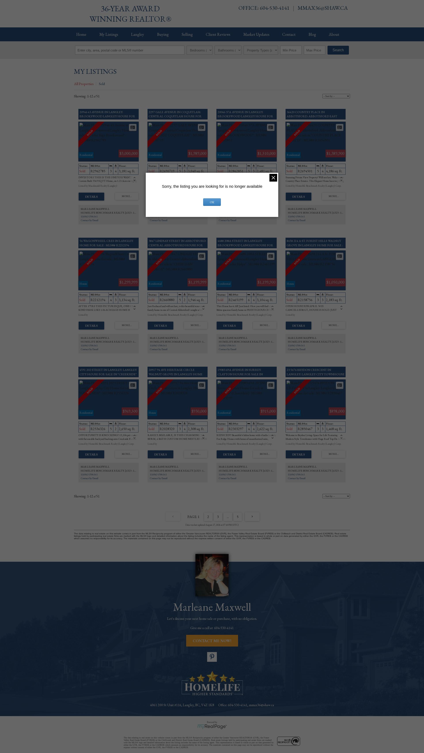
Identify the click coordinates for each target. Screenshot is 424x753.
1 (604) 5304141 (89, 216)
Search (338, 50)
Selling (187, 34)
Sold (102, 84)
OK (212, 202)
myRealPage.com (212, 727)
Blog (312, 34)
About (334, 34)
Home (81, 34)
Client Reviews (218, 34)
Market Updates (256, 34)
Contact (288, 34)
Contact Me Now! (212, 640)
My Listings (108, 34)
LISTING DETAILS (91, 197)
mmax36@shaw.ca (323, 7)
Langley (137, 34)
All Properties (84, 84)
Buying (163, 34)
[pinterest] (212, 657)
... (228, 516)
